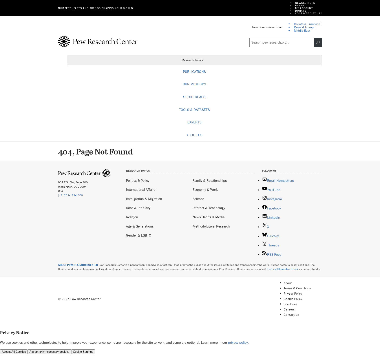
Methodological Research (211, 226)
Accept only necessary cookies (49, 351)
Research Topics (193, 60)
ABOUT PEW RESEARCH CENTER (78, 265)
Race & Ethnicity (138, 208)
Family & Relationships (210, 180)
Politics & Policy (137, 180)
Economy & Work (205, 189)
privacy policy (238, 342)
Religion (132, 217)
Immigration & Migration (144, 198)
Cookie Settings (83, 351)
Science (198, 198)
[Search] (318, 42)
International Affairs (140, 189)
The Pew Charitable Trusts (282, 269)
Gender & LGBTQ (138, 235)
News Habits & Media (209, 217)
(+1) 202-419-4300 (70, 195)
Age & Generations (139, 226)
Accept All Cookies (14, 351)
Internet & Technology (209, 208)
